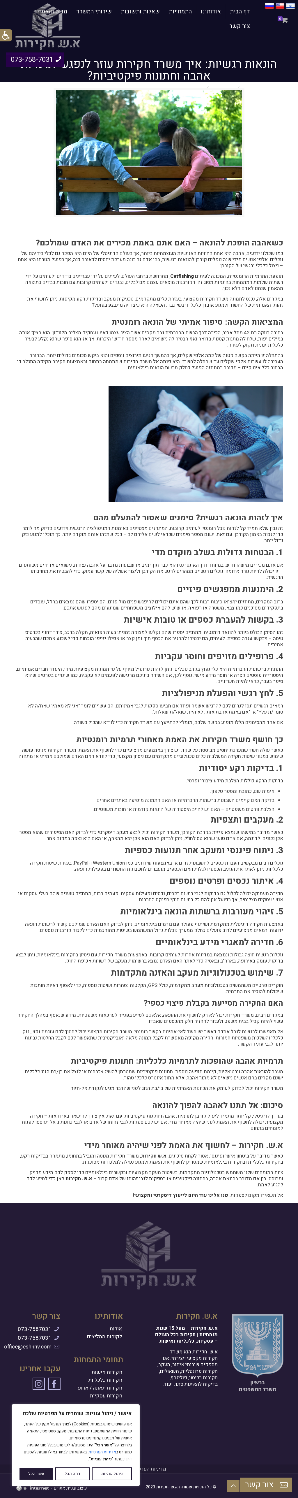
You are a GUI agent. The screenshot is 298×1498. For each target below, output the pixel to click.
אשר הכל (36, 1474)
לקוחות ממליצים (104, 1337)
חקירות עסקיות (106, 1396)
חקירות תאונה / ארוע (100, 1388)
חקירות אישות (107, 1372)
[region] (76, 1445)
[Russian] (269, 9)
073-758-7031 (32, 60)
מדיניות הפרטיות (102, 1452)
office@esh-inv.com (28, 1347)
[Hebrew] (290, 9)
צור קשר (260, 1485)
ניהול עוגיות (112, 1474)
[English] (280, 9)
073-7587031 (35, 1329)
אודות (116, 1329)
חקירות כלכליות (105, 1380)
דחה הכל (73, 1474)
